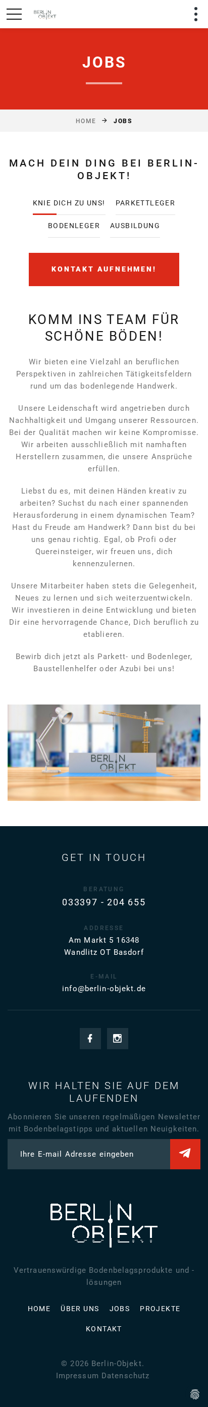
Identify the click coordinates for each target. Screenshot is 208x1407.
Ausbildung (135, 226)
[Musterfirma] (44, 14)
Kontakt (104, 1329)
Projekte (160, 1309)
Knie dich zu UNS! (69, 203)
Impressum (77, 1375)
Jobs (120, 1309)
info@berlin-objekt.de (104, 988)
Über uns (80, 1309)
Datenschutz (125, 1375)
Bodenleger (74, 226)
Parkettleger (146, 203)
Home (86, 121)
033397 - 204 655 (104, 902)
